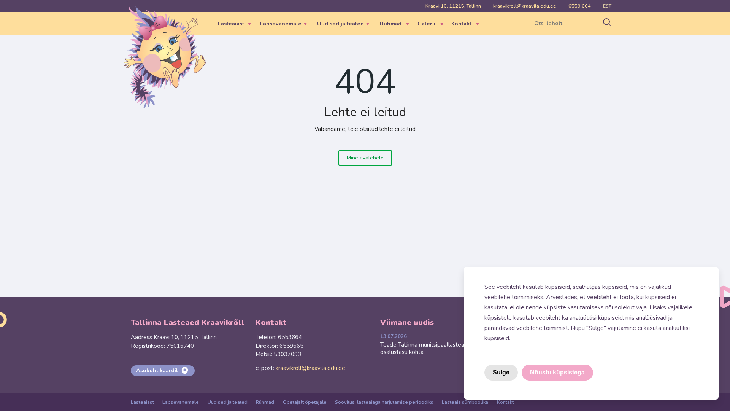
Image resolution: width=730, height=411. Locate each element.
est (607, 6)
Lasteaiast (142, 402)
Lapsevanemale (180, 402)
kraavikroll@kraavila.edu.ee (524, 6)
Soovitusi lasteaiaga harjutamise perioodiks (384, 402)
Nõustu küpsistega (557, 372)
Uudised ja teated (228, 402)
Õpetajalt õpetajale (305, 402)
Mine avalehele (365, 157)
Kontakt (505, 402)
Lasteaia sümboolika (465, 402)
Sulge (501, 372)
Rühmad (265, 402)
